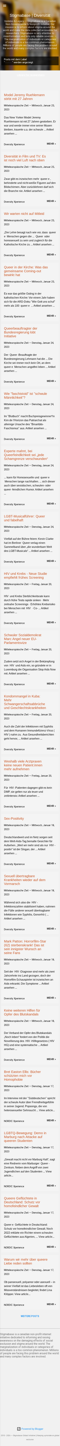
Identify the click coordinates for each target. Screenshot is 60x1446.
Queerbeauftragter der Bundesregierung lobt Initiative (20, 332)
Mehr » (51, 143)
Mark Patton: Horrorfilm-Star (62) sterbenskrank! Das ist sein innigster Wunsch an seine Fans (25, 947)
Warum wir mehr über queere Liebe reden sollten (26, 1261)
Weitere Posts (30, 1316)
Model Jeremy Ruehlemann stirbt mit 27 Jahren (24, 97)
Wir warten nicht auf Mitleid (24, 214)
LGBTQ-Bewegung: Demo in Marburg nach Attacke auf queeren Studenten (25, 1137)
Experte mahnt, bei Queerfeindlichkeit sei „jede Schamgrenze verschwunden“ (26, 455)
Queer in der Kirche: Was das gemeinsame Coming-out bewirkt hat (26, 271)
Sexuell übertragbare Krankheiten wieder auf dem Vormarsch (25, 880)
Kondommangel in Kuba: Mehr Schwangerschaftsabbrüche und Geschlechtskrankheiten (25, 702)
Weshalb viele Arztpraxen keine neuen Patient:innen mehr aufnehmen (23, 765)
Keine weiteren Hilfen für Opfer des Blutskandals (22, 1012)
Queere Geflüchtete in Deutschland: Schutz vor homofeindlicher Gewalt (22, 1202)
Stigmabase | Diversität (30, 15)
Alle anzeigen (46, 59)
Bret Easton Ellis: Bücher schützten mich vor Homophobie (22, 1075)
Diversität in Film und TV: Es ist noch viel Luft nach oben (25, 158)
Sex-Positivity (14, 818)
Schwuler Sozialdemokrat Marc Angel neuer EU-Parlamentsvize (22, 639)
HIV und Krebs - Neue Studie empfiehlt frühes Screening (25, 575)
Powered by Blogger (32, 1428)
